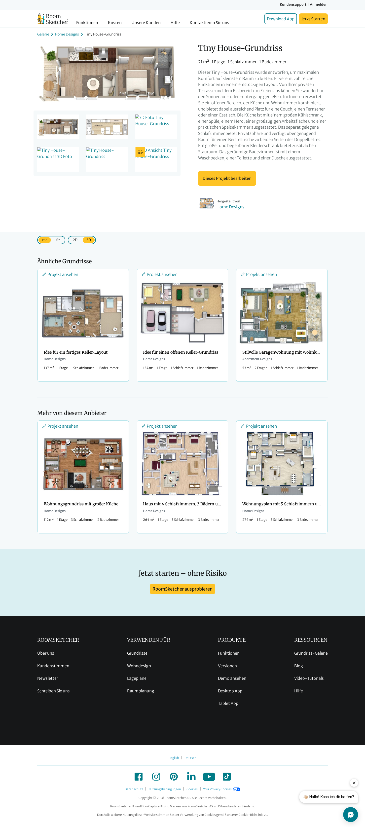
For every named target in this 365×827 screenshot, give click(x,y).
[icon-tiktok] (227, 777)
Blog (298, 665)
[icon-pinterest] (174, 777)
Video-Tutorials (309, 678)
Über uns (45, 653)
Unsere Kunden (146, 22)
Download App (280, 18)
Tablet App (228, 703)
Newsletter (47, 678)
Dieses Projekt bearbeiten (227, 178)
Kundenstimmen (53, 665)
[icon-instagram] (156, 777)
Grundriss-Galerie (311, 653)
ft (58, 239)
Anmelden (319, 4)
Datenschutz (134, 789)
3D (88, 240)
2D (75, 240)
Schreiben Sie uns (53, 690)
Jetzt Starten (313, 18)
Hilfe (175, 22)
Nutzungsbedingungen (164, 789)
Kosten (115, 22)
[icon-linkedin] (191, 777)
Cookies (192, 789)
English (174, 758)
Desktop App (230, 690)
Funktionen (87, 22)
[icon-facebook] (139, 777)
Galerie (43, 34)
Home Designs (67, 34)
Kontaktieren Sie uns (209, 22)
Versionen (227, 665)
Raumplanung (140, 690)
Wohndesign (139, 665)
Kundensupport (293, 4)
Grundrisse (137, 653)
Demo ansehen (232, 678)
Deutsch (190, 758)
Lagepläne (136, 678)
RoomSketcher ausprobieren (182, 589)
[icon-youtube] (209, 777)
